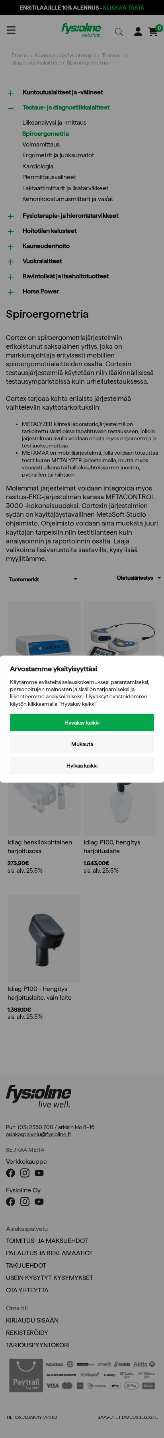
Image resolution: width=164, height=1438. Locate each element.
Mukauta (82, 743)
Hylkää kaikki (82, 765)
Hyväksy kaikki (82, 722)
